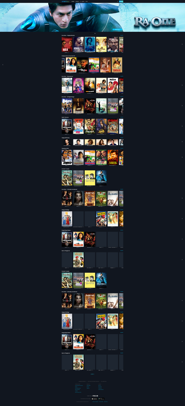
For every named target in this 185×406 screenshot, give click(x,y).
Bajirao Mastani (77, 384)
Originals (88, 383)
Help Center (106, 396)
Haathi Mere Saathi (78, 383)
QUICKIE (83, 1)
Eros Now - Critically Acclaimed (69, 189)
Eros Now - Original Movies (68, 35)
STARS (87, 1)
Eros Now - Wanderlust (67, 76)
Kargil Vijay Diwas (66, 230)
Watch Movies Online (78, 387)
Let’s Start (121, 1)
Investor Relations (101, 384)
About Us (99, 380)
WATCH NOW (117, 29)
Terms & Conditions (95, 396)
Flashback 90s (65, 148)
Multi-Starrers (65, 117)
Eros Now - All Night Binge (68, 96)
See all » (121, 35)
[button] (92, 33)
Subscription (88, 380)
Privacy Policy (101, 396)
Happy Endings (65, 209)
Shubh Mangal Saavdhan (79, 380)
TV (80, 1)
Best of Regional (66, 250)
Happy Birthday (66, 137)
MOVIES (73, 1)
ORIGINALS (77, 1)
